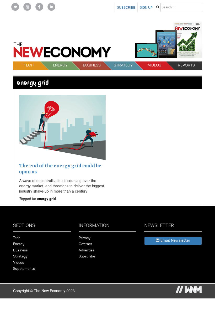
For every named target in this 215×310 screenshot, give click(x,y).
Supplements (24, 269)
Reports (186, 65)
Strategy (123, 65)
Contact (85, 244)
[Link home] (62, 51)
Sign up (146, 7)
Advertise (86, 250)
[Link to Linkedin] (51, 6)
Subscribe (126, 7)
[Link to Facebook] (39, 6)
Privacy (84, 238)
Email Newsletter (174, 240)
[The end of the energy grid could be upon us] (62, 127)
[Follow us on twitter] (15, 6)
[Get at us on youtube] (27, 6)
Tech (29, 65)
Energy (60, 65)
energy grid (46, 198)
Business (92, 65)
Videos (154, 65)
